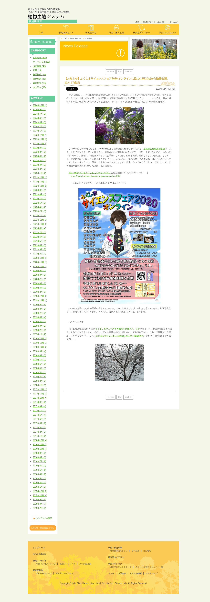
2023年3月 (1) (39, 165)
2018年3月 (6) (39, 376)
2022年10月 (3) (40, 186)
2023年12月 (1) (40, 135)
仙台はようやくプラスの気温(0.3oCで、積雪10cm (119, 335)
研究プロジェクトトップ (121, 567)
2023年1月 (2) (39, 173)
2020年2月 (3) (39, 292)
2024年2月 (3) (39, 126)
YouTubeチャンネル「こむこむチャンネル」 (90, 172)
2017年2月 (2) (39, 432)
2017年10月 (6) (40, 398)
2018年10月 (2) (40, 347)
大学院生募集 (85, 564)
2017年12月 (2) (40, 389)
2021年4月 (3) (39, 245)
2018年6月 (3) (39, 364)
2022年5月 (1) (39, 203)
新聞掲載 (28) (39, 74)
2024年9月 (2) (39, 109)
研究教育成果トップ (119, 551)
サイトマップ (152, 573)
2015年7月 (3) (39, 508)
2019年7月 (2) (39, 313)
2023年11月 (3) (40, 139)
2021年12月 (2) (40, 220)
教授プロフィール (67, 564)
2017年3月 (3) (39, 427)
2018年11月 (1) (40, 343)
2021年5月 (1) (39, 241)
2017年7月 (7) (39, 410)
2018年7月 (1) (39, 359)
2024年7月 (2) (39, 114)
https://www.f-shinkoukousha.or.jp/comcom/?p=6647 (95, 176)
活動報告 (147, 551)
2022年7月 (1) (39, 198)
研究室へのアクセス (65, 573)
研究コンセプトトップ (46, 564)
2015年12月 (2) (40, 491)
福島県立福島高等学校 (154, 148)
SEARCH (161, 22)
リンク (111, 573)
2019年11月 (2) (40, 300)
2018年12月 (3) (40, 338)
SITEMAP (173, 22)
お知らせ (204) (40, 57)
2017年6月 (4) (39, 415)
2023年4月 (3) (39, 160)
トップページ (39, 547)
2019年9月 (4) (39, 304)
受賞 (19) (37, 70)
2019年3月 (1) (39, 326)
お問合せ (122, 573)
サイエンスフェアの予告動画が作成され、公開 (117, 329)
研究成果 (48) (39, 79)
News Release (43, 42)
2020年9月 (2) (39, 270)
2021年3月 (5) (39, 249)
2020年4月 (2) (39, 287)
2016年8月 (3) (39, 457)
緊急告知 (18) (39, 83)
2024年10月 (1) (40, 105)
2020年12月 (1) (40, 258)
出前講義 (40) (39, 66)
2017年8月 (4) (39, 406)
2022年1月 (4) (39, 215)
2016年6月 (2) (39, 465)
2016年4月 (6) (39, 474)
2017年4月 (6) (39, 423)
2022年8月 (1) (39, 194)
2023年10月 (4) (40, 143)
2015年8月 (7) (39, 504)
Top (119, 71)
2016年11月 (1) (40, 444)
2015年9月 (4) (39, 499)
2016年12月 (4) (40, 440)
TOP (64, 38)
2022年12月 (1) (40, 177)
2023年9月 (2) (39, 147)
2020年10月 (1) (40, 266)
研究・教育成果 (116, 29)
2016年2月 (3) (39, 482)
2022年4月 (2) (39, 207)
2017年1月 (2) (39, 436)
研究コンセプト (65, 29)
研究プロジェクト (166, 29)
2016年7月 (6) (39, 461)
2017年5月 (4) (39, 419)
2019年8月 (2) (39, 309)
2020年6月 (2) (39, 283)
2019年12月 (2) (40, 296)
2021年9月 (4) (39, 228)
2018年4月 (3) (39, 372)
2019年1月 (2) (39, 334)
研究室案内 (91, 29)
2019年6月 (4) (39, 317)
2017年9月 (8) (39, 402)
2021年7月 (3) (39, 232)
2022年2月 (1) (39, 211)
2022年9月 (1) (39, 190)
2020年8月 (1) (39, 275)
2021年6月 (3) (39, 237)
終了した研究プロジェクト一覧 (149, 567)
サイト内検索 (136, 573)
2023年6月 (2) (39, 156)
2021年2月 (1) (39, 253)
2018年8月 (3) (39, 355)
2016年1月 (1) (39, 487)
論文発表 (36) (39, 87)
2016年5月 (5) (39, 470)
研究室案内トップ (44, 573)
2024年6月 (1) (39, 118)
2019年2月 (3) (39, 330)
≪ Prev (110, 71)
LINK (137, 22)
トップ (40, 29)
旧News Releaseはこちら (42, 528)
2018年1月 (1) (39, 385)
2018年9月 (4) (39, 351)
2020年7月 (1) (39, 279)
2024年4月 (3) (39, 122)
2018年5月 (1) (39, 368)
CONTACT (148, 22)
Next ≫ (128, 71)
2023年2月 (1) (39, 169)
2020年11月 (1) (40, 262)
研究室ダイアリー (141, 29)
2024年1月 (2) (39, 131)
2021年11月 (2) (40, 224)
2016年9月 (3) (39, 453)
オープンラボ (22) (41, 62)
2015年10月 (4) (40, 495)
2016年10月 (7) (40, 449)
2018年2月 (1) (39, 381)
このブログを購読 (43, 518)
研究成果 (135, 551)
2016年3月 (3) (39, 478)
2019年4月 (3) (39, 321)
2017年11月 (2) (40, 393)
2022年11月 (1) (40, 181)
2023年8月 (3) (39, 152)
